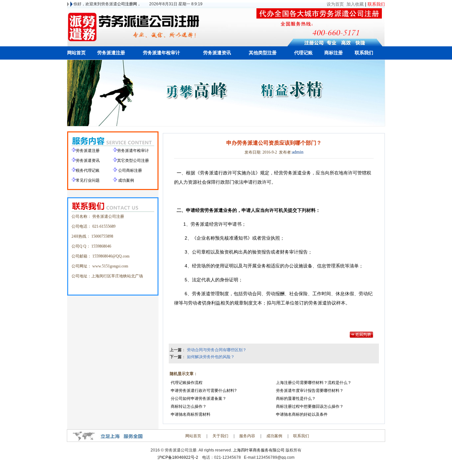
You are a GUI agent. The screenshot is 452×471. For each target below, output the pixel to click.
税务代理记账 (88, 170)
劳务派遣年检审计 (133, 150)
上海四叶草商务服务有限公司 (259, 450)
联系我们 (301, 436)
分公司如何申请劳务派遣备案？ (198, 398)
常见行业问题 (88, 180)
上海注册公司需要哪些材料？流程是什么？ (313, 382)
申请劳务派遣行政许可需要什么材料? (203, 390)
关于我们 (220, 436)
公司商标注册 (130, 170)
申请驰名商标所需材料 (190, 414)
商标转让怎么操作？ (188, 406)
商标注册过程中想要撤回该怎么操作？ (309, 406)
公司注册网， (129, 4)
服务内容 (247, 436)
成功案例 (126, 180)
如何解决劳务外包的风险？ (211, 356)
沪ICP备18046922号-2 (178, 457)
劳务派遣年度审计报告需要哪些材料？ (309, 390)
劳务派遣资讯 (88, 160)
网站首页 (193, 436)
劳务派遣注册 (88, 150)
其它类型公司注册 (133, 160)
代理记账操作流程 (186, 382)
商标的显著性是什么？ (295, 398)
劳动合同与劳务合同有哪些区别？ (217, 350)
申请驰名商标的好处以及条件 (301, 414)
